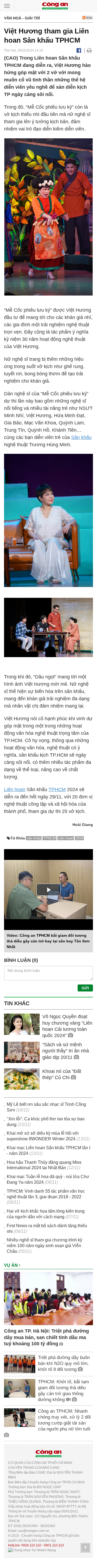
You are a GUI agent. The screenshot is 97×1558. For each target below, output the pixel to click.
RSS (88, 17)
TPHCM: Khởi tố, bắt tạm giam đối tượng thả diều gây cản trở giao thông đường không (63, 1390)
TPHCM (57, 789)
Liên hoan (14, 789)
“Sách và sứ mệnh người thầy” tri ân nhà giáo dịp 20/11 (65, 1051)
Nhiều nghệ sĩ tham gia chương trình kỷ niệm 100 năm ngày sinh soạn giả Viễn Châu (44, 1246)
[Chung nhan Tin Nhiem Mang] (32, 1550)
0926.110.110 (31, 1545)
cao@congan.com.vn (33, 1531)
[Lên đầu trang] (85, 1548)
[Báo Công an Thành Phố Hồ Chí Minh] (54, 6)
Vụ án (11, 1265)
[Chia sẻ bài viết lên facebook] (79, 50)
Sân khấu (81, 437)
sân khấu (34, 838)
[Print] (89, 50)
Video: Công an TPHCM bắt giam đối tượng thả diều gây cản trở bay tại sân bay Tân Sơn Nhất (48, 941)
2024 (79, 838)
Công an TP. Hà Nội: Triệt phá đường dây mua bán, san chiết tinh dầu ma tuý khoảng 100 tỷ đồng (46, 1337)
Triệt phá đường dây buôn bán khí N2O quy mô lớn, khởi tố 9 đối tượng (64, 1363)
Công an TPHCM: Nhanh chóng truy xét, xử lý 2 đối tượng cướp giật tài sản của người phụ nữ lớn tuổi (64, 1420)
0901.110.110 (54, 1545)
